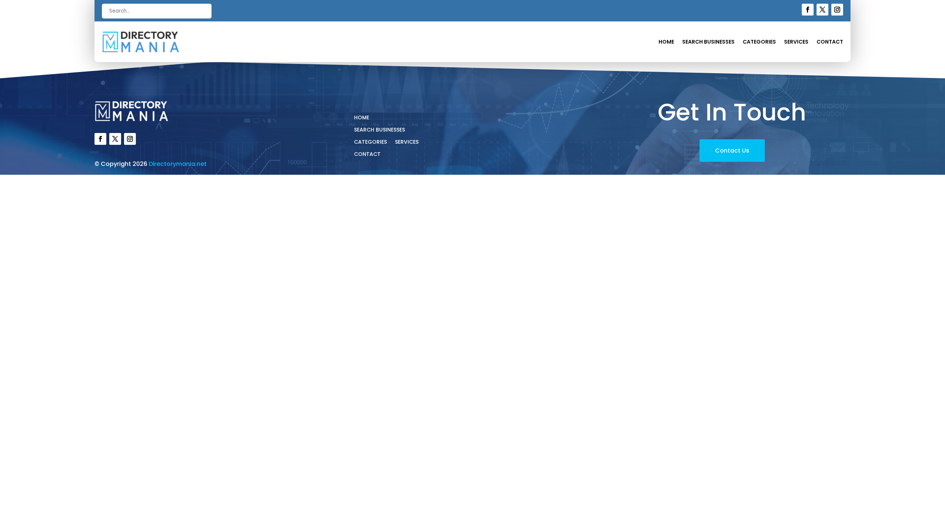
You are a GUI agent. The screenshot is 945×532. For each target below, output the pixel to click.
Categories (759, 42)
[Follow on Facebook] (808, 10)
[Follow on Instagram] (837, 10)
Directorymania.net (178, 164)
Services (796, 42)
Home (666, 42)
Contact (830, 42)
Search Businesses (708, 42)
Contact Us (732, 150)
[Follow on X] (822, 10)
